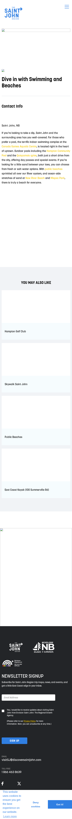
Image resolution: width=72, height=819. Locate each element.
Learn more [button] (10, 816)
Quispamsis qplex (27, 155)
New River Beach (35, 178)
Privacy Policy (30, 721)
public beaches (53, 169)
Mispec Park (58, 178)
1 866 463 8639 (11, 772)
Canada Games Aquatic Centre (19, 146)
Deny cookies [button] (35, 804)
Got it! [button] (59, 804)
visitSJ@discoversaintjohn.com (21, 760)
